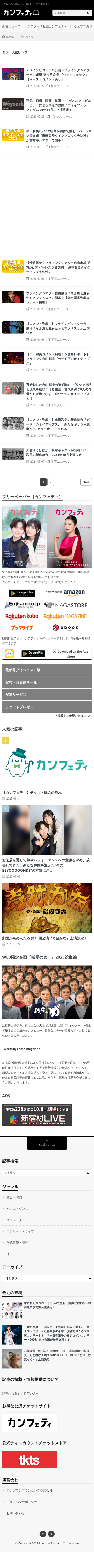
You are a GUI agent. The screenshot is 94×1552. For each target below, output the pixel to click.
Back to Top (47, 1145)
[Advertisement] (47, 205)
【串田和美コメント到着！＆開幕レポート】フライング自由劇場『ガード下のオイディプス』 (58, 358)
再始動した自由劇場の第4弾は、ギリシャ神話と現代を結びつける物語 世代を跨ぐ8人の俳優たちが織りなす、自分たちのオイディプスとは (59, 391)
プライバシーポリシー (22, 1502)
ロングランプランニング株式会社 (29, 1490)
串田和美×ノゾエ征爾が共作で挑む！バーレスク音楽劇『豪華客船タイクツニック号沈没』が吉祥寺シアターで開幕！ (59, 135)
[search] (88, 13)
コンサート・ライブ (20, 1231)
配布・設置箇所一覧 (21, 682)
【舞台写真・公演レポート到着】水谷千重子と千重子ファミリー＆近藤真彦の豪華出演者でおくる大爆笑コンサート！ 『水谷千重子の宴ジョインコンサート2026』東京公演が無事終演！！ (56, 1333)
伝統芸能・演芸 (17, 1242)
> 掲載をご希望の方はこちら (74, 716)
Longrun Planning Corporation (59, 1543)
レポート (57, 369)
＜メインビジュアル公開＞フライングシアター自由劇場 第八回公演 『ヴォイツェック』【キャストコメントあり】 (58, 74)
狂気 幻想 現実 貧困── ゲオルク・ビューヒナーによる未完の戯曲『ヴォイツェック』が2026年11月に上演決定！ (58, 105)
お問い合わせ (16, 1513)
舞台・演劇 (14, 1197)
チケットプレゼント (21, 706)
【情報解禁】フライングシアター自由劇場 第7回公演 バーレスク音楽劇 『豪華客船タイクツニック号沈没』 (58, 267)
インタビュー (60, 404)
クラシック (14, 1220)
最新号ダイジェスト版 (22, 669)
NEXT (86, 482)
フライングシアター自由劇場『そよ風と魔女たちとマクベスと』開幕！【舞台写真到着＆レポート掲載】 (58, 297)
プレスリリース (61, 116)
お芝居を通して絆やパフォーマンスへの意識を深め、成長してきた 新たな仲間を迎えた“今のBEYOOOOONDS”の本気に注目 (46, 865)
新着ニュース (11, 26)
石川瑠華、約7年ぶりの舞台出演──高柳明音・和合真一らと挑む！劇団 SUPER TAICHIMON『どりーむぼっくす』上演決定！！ (57, 1355)
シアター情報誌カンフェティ (47, 26)
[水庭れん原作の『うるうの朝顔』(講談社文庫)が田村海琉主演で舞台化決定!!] (12, 1311)
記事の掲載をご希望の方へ (20, 1393)
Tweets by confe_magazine (21, 1049)
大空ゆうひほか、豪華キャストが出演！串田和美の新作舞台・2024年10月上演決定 (58, 452)
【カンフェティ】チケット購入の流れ (32, 792)
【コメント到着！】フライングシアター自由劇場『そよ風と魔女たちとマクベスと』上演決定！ (58, 328)
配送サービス (15, 694)
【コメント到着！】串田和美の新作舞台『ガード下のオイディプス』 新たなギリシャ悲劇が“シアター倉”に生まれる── (58, 424)
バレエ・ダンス (17, 1209)
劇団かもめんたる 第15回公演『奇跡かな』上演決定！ (44, 938)
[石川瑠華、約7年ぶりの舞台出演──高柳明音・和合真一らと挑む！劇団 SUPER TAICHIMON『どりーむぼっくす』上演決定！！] (12, 1358)
